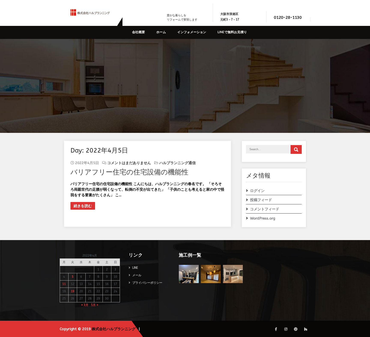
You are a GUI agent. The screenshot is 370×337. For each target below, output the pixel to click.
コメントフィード (264, 209)
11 (64, 284)
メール (136, 275)
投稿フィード (261, 200)
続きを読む (83, 206)
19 (72, 291)
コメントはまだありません (129, 163)
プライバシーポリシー (147, 283)
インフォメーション (191, 32)
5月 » (94, 305)
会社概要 (138, 32)
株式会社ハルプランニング (114, 329)
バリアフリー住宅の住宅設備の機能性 (129, 172)
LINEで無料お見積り (232, 32)
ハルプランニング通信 (177, 163)
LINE (135, 268)
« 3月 (84, 305)
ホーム (161, 32)
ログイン (257, 191)
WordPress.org (262, 218)
